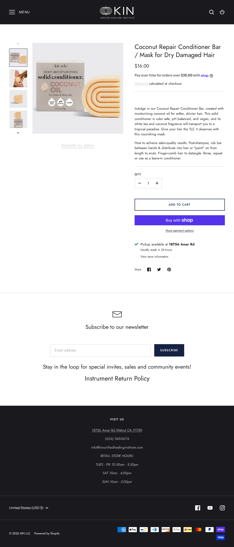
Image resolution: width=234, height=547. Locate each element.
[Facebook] (198, 508)
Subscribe (169, 350)
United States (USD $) (26, 508)
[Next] (18, 133)
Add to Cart (180, 204)
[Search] (212, 12)
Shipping (141, 83)
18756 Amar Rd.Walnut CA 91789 (117, 430)
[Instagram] (222, 508)
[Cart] (222, 12)
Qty (138, 174)
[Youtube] (210, 508)
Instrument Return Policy (117, 378)
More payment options (180, 230)
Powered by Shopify (47, 533)
